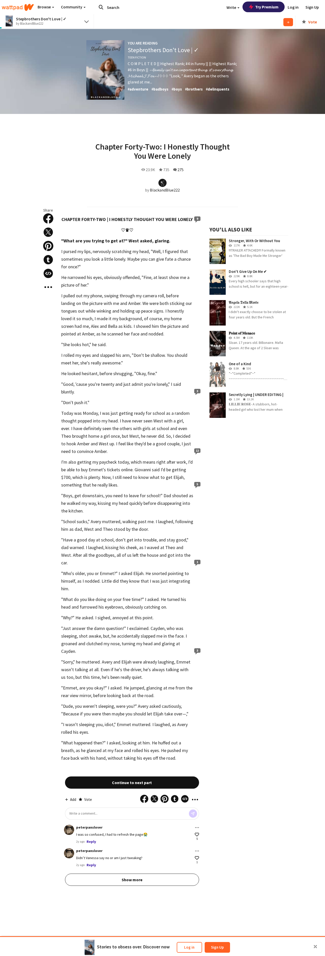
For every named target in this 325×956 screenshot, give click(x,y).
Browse (45, 6)
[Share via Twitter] (48, 232)
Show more (132, 879)
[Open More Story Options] (48, 287)
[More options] (197, 827)
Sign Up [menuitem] (312, 7)
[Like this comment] (197, 834)
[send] (193, 814)
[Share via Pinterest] (48, 246)
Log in (189, 947)
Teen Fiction (137, 57)
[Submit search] (101, 7)
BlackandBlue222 (165, 190)
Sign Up (217, 947)
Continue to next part (132, 782)
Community (72, 6)
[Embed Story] (48, 273)
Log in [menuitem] (293, 7)
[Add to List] (288, 22)
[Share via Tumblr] (48, 260)
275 (180, 169)
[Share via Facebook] (48, 218)
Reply (91, 841)
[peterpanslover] (69, 830)
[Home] (18, 7)
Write (231, 7)
